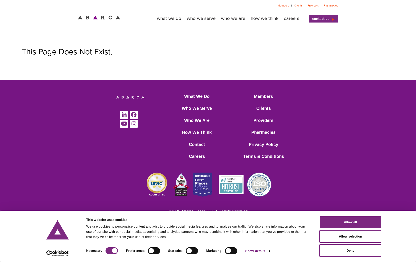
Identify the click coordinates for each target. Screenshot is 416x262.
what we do (169, 18)
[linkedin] (124, 115)
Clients (298, 5)
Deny (350, 250)
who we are (233, 18)
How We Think (197, 132)
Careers (197, 156)
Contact (197, 144)
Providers (313, 5)
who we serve (201, 18)
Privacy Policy (263, 144)
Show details (255, 251)
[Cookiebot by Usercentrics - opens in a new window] (57, 253)
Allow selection (350, 236)
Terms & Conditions (263, 156)
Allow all (350, 222)
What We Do (197, 96)
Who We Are (197, 120)
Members (283, 5)
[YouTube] (124, 124)
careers (291, 18)
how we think (264, 18)
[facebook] (134, 115)
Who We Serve (197, 108)
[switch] (154, 250)
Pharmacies (331, 5)
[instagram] (134, 124)
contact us (320, 18)
